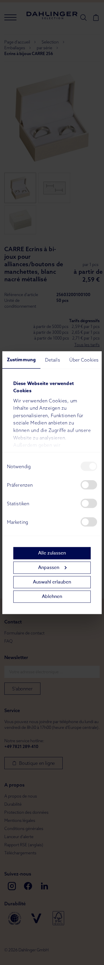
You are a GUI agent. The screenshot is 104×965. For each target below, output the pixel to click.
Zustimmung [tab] (21, 359)
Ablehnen (52, 596)
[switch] (89, 484)
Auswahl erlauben (52, 582)
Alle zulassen (52, 553)
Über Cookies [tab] (84, 359)
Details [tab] (52, 359)
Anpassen (48, 567)
